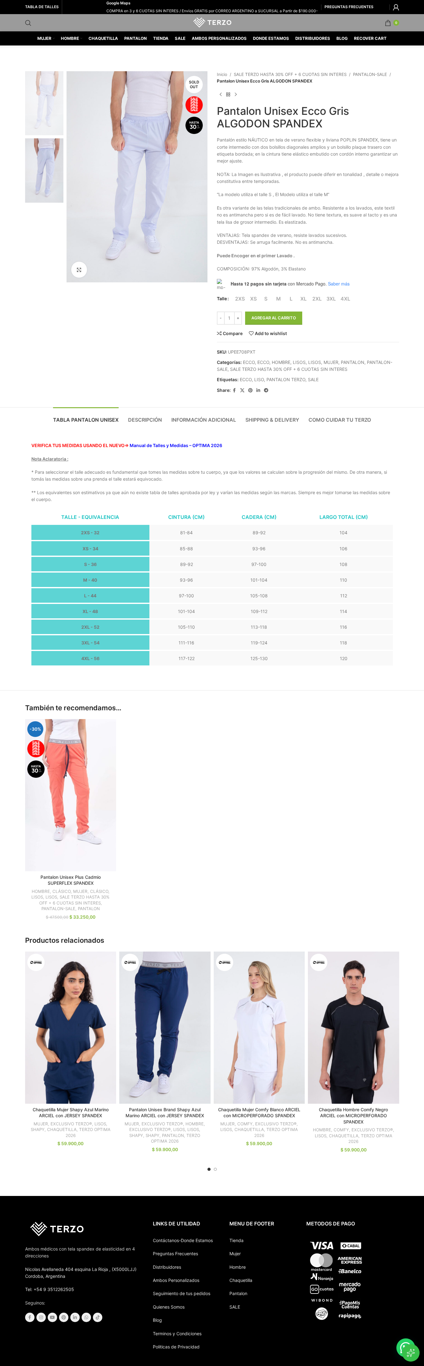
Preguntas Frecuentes (175, 1253)
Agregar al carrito (273, 317)
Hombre (237, 1267)
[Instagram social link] (41, 1317)
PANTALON (352, 362)
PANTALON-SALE (370, 74)
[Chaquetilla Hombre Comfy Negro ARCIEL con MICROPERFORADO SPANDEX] (353, 1027)
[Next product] (235, 95)
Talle (222, 298)
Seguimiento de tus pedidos (181, 1293)
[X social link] (242, 390)
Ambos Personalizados (176, 1280)
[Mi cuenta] (396, 7)
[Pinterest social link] (250, 390)
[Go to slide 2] (215, 1169)
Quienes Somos (169, 1307)
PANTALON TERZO (285, 379)
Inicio (222, 74)
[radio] (240, 299)
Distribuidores (167, 1267)
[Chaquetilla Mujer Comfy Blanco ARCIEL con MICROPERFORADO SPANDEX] (259, 1027)
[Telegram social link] (266, 390)
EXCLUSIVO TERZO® (71, 1123)
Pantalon (238, 1293)
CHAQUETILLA (62, 1129)
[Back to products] (228, 95)
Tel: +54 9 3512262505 (49, 1289)
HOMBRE (281, 362)
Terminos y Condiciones (177, 1333)
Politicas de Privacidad (176, 1346)
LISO (259, 379)
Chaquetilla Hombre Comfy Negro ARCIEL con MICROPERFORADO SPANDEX (353, 1115)
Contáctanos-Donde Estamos (183, 1240)
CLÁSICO (61, 891)
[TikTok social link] (97, 1317)
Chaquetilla (240, 1280)
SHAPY (38, 1129)
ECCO (249, 362)
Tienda (236, 1240)
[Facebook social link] (234, 390)
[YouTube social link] (52, 1317)
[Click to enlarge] (79, 269)
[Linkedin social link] (258, 390)
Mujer (235, 1253)
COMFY (245, 1123)
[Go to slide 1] (209, 1169)
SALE (313, 379)
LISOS (299, 362)
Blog (157, 1320)
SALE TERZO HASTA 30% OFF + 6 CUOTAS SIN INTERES (290, 74)
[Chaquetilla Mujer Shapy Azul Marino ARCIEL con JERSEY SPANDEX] (70, 1027)
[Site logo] (212, 22)
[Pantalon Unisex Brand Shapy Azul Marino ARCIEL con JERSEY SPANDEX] (165, 1027)
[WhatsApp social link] (86, 1317)
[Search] (28, 23)
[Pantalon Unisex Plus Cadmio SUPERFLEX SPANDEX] (70, 795)
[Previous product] (220, 95)
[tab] (86, 416)
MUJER (331, 362)
